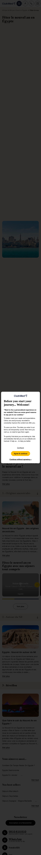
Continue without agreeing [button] (20, 459)
